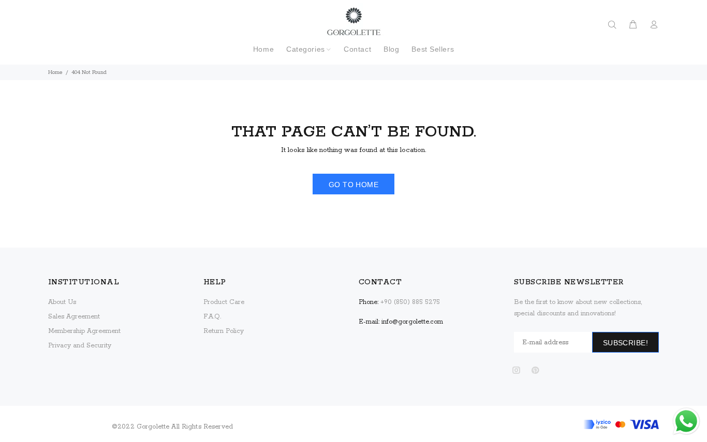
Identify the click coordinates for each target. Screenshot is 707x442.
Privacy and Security (79, 345)
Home (55, 72)
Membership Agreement (84, 331)
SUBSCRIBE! (625, 343)
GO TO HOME (353, 184)
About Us (62, 302)
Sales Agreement (74, 317)
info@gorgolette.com (412, 322)
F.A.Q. (212, 317)
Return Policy (223, 331)
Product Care (223, 302)
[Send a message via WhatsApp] (686, 421)
